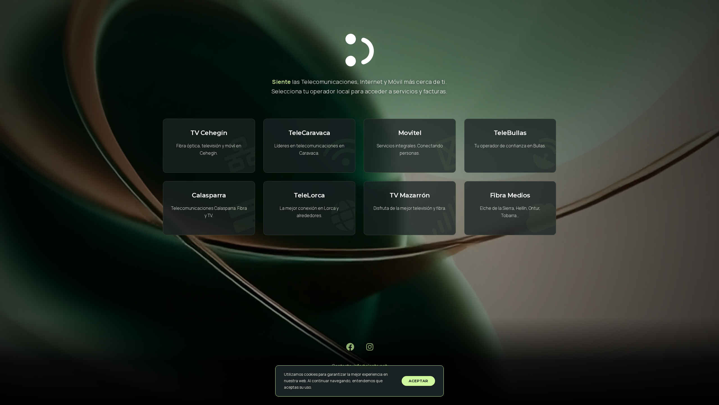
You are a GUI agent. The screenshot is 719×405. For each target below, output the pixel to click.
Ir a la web (209, 145)
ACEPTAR (418, 381)
